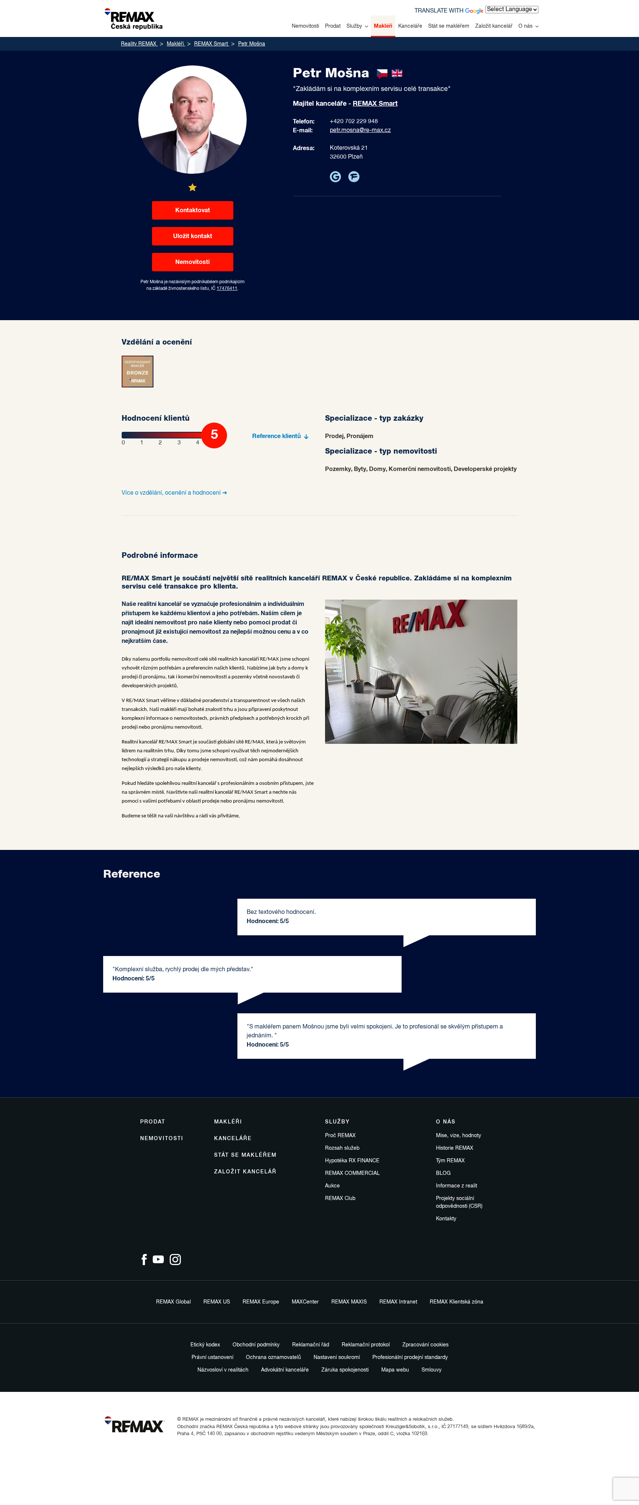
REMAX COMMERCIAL (352, 1173)
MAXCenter (305, 1302)
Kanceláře (410, 26)
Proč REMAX (340, 1135)
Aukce (332, 1186)
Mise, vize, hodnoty (458, 1135)
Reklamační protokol (366, 1345)
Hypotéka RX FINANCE (352, 1160)
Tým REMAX (450, 1160)
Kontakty (446, 1218)
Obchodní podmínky (256, 1345)
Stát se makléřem (448, 26)
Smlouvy (432, 1370)
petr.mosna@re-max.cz (360, 130)
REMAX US (216, 1302)
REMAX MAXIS (349, 1302)
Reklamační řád (310, 1345)
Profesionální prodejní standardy (410, 1357)
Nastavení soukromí (337, 1357)
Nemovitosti (305, 26)
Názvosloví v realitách (222, 1370)
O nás (525, 26)
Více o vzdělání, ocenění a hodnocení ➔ (174, 493)
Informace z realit (456, 1186)
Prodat (333, 26)
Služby (354, 26)
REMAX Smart (375, 104)
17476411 (227, 289)
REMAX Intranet (398, 1302)
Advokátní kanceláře (285, 1370)
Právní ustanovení (212, 1357)
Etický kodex (205, 1345)
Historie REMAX (454, 1148)
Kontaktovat (192, 210)
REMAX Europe (261, 1302)
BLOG (443, 1173)
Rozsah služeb (342, 1148)
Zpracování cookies (425, 1345)
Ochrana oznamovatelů (273, 1357)
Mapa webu (395, 1370)
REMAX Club (340, 1198)
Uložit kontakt (192, 236)
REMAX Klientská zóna (456, 1302)
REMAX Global (173, 1302)
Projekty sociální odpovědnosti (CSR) (459, 1202)
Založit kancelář (494, 26)
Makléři (383, 26)
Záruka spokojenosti (345, 1370)
